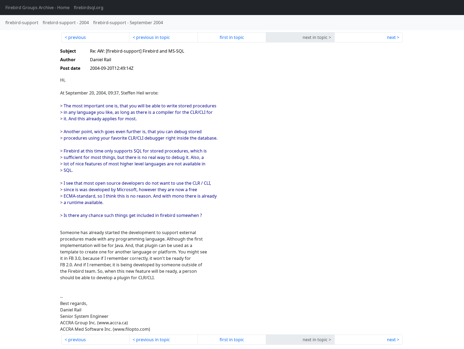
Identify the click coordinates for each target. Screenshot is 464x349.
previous (77, 37)
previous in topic (153, 37)
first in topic (232, 37)
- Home (37, 7)
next (391, 37)
